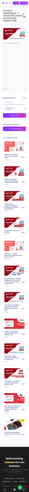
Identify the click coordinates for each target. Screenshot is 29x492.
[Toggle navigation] (3, 2)
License (15, 481)
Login (16, 3)
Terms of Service (9, 478)
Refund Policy (7, 481)
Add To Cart (14, 115)
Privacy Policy (21, 478)
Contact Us (23, 481)
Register (24, 3)
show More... (6, 89)
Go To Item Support (14, 129)
